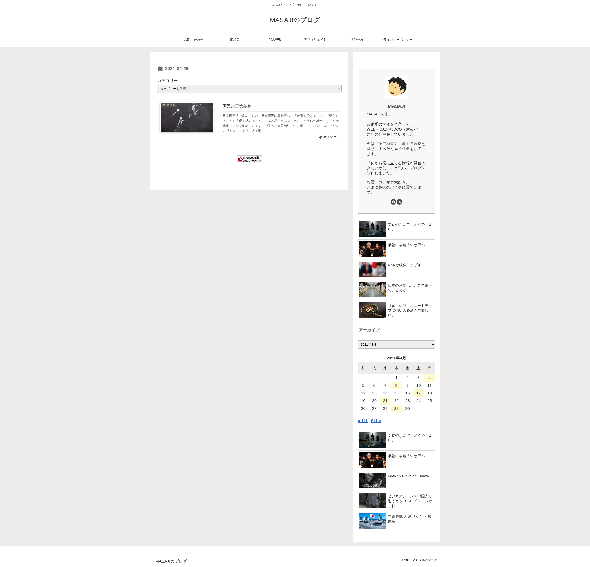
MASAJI (396, 106)
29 (396, 408)
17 (418, 393)
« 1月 (363, 420)
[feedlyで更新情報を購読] (393, 202)
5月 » (376, 420)
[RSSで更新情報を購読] (399, 202)
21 (385, 400)
